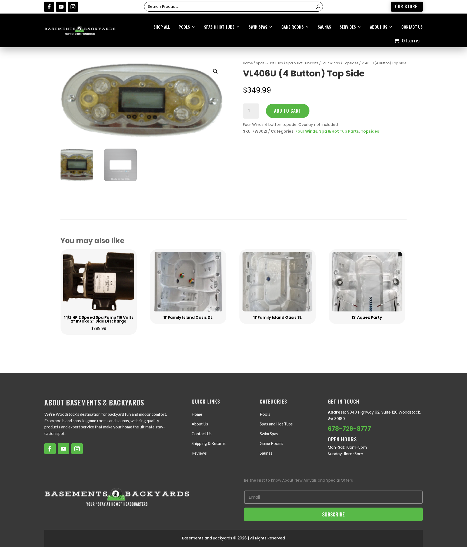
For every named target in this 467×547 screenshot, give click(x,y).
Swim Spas (258, 27)
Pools (184, 27)
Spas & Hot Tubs (219, 27)
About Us (378, 27)
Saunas (324, 27)
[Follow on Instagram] (73, 7)
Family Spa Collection (233, 102)
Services (348, 27)
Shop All (162, 27)
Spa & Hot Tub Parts (302, 63)
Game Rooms (292, 27)
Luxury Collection (230, 80)
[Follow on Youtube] (61, 7)
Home (197, 414)
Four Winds (331, 63)
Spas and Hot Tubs (276, 423)
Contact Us (412, 27)
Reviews (199, 453)
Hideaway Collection (232, 59)
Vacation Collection (232, 69)
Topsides (350, 63)
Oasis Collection (230, 91)
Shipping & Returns (209, 443)
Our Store (406, 6)
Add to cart (287, 110)
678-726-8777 (349, 429)
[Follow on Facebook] (49, 7)
